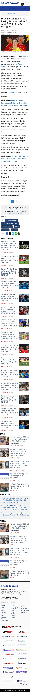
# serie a (14, 230)
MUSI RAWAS (23, 606)
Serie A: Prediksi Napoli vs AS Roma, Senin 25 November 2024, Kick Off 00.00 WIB (10, 285)
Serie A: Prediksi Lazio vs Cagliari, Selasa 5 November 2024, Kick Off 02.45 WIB (10, 399)
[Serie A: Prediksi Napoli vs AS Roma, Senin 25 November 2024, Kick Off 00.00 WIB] (24, 285)
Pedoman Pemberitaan (4, 620)
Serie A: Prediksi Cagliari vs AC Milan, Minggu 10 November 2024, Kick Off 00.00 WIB (10, 348)
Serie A (25, 56)
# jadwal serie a (7, 227)
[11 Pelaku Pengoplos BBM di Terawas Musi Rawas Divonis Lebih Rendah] (4, 487)
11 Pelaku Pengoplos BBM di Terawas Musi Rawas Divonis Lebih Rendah (20, 486)
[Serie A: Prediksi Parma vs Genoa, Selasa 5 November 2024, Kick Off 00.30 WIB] (24, 412)
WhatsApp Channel (15, 213)
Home (4, 14)
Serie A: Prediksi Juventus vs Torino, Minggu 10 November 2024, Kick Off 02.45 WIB (9, 335)
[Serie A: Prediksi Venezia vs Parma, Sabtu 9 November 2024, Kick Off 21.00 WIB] (24, 361)
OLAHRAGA (24, 612)
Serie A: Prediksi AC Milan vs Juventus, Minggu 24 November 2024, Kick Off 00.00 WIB (9, 310)
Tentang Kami (3, 613)
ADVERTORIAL (25, 610)
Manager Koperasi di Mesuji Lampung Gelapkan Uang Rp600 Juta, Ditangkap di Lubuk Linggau (19, 440)
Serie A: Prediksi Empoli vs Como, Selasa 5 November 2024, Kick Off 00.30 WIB (10, 424)
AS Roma (19, 64)
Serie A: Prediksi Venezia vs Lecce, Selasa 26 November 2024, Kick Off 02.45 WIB (10, 259)
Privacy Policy (3, 608)
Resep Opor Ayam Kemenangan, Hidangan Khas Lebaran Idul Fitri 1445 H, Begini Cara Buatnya (14, 103)
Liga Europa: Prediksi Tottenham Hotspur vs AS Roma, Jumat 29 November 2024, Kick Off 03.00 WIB (10, 246)
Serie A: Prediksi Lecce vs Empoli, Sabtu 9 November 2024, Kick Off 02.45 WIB (10, 374)
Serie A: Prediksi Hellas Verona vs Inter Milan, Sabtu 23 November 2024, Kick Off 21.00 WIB (9, 323)
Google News (15, 209)
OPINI (12, 610)
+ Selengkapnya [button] (23, 684)
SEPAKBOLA (11, 14)
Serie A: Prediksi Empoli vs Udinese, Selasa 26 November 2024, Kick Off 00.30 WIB (10, 272)
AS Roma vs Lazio (14, 93)
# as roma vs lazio (11, 221)
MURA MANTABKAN (13, 8)
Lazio (3, 67)
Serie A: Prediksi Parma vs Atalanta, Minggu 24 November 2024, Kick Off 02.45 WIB (10, 297)
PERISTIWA (14, 612)
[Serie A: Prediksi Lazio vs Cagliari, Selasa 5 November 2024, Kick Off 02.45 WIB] (24, 399)
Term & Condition (3, 616)
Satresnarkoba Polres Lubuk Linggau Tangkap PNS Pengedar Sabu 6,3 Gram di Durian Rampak (19, 464)
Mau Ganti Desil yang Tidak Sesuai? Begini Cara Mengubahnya (19, 476)
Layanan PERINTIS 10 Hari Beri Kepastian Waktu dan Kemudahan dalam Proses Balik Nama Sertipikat (19, 452)
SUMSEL (13, 614)
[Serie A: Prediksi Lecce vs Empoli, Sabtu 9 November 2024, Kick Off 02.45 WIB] (24, 374)
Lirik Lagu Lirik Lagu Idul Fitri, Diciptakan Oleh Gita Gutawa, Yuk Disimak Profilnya (14, 159)
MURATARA (24, 609)
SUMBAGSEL (14, 609)
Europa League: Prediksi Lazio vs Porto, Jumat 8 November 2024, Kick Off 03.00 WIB (10, 386)
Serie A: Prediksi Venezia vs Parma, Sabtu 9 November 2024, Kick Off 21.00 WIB (10, 361)
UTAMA (3, 8)
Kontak (3, 605)
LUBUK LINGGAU (13, 616)
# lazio (17, 227)
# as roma (5, 230)
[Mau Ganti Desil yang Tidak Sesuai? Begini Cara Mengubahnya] (4, 477)
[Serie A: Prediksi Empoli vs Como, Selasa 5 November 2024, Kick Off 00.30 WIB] (24, 424)
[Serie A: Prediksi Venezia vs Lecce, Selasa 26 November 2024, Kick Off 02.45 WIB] (24, 259)
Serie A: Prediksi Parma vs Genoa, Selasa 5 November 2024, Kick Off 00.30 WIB (10, 412)
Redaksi (3, 610)
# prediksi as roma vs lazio (10, 224)
